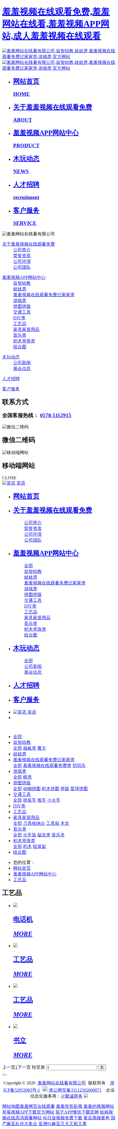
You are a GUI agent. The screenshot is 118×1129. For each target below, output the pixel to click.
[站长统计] (86, 1096)
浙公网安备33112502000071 (75, 1090)
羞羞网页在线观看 (37, 1106)
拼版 (64, 788)
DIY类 (19, 806)
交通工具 (22, 794)
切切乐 (79, 765)
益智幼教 (22, 742)
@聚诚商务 (72, 1096)
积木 (27, 846)
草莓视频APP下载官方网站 (28, 1112)
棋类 (27, 777)
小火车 (53, 800)
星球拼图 (79, 788)
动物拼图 (32, 788)
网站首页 (26, 496)
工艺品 (19, 811)
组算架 (39, 846)
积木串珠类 (24, 840)
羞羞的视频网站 (98, 1106)
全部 (28, 565)
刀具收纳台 (34, 823)
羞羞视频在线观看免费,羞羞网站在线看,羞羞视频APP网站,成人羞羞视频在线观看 (56, 24)
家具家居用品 (26, 817)
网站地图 (11, 1106)
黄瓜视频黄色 (96, 1118)
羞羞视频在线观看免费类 (47, 765)
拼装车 (29, 800)
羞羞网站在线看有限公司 (62, 1083)
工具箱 (52, 823)
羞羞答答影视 (69, 1106)
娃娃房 (19, 754)
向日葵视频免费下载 (62, 1118)
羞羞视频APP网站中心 (35, 874)
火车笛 (29, 835)
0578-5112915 (55, 415)
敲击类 (43, 835)
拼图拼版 (22, 782)
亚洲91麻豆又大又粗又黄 (62, 1123)
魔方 (41, 748)
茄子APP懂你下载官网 (77, 1112)
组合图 (19, 852)
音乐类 (19, 829)
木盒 (64, 823)
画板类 (29, 748)
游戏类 (19, 771)
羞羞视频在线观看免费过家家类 (44, 759)
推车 (41, 800)
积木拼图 (50, 788)
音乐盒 (58, 835)
